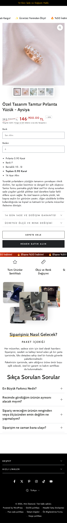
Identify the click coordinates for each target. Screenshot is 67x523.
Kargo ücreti (19, 123)
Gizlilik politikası (33, 507)
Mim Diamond (29, 503)
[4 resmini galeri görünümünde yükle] (41, 91)
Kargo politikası (35, 516)
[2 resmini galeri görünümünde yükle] (25, 91)
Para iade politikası (16, 512)
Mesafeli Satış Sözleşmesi (53, 507)
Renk (4, 129)
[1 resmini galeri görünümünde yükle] (17, 91)
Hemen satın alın (33, 243)
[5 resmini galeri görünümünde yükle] (49, 91)
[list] (33, 269)
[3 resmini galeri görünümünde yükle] (33, 91)
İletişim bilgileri (33, 512)
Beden (5, 143)
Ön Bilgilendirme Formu (53, 512)
